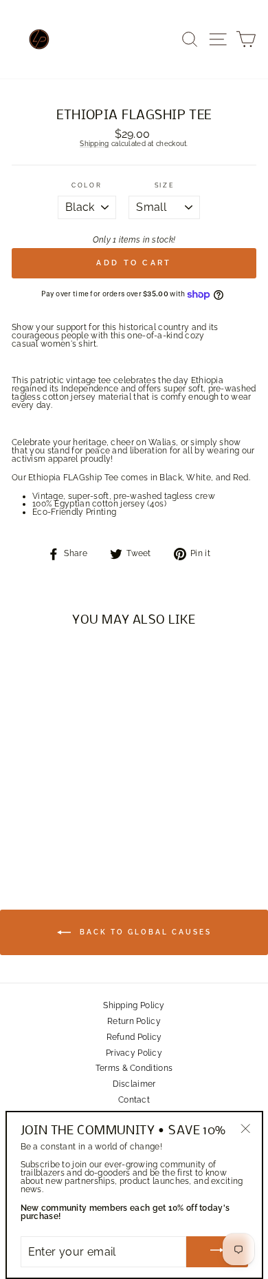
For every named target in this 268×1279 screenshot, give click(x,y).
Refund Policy (134, 1037)
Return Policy (134, 1021)
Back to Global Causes (144, 932)
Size (165, 186)
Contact (134, 1100)
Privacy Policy (134, 1053)
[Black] (42, 831)
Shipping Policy (133, 1005)
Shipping (94, 143)
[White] (58, 831)
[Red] (74, 831)
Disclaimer (134, 1084)
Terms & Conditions (134, 1068)
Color (86, 186)
